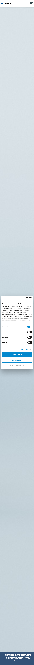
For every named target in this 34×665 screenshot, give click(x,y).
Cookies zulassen (17, 354)
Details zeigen (25, 349)
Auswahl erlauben (17, 360)
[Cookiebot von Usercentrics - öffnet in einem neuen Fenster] (25, 298)
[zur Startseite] (6, 3)
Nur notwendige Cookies (17, 365)
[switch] (29, 332)
